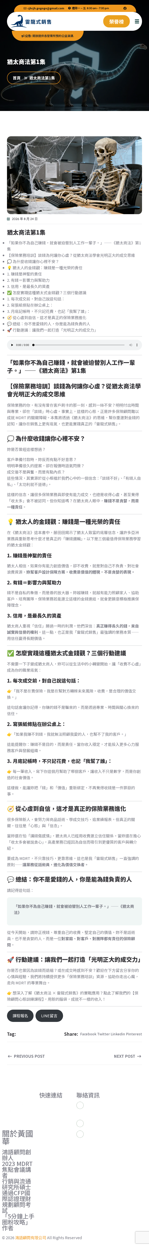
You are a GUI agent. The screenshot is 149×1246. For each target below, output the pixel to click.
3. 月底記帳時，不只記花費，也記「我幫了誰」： (48, 311)
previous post (29, 1056)
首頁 (18, 78)
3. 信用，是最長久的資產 (28, 286)
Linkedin (118, 1033)
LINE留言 (49, 1015)
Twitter (103, 1033)
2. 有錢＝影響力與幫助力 (28, 280)
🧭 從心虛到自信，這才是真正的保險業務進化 (46, 317)
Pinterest (134, 1033)
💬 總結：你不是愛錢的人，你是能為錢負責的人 (48, 323)
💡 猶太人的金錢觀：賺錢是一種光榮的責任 (44, 267)
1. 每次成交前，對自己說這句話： (36, 299)
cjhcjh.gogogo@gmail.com (45, 8)
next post (125, 1056)
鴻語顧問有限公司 (30, 1237)
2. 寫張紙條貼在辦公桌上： (30, 305)
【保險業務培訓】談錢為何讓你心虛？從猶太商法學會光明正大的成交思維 (71, 255)
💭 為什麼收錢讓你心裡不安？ (33, 261)
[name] (124, 8)
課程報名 (20, 1015)
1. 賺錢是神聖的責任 (24, 274)
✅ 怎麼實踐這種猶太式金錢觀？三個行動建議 (46, 292)
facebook (88, 1033)
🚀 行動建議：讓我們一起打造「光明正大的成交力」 (52, 330)
